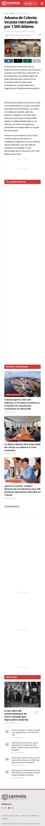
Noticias (12, 13)
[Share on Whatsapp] (27, 61)
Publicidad (34, 816)
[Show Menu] (42, 3)
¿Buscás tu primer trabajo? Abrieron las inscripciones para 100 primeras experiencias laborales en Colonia (22, 490)
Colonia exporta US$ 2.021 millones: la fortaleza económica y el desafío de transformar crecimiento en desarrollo (22, 404)
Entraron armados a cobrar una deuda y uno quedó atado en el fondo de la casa (26, 732)
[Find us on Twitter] (5, 808)
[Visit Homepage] (11, 3)
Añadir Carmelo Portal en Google (20, 35)
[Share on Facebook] (8, 61)
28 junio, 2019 (9, 31)
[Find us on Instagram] (12, 808)
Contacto (5, 818)
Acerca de (24, 816)
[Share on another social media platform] (36, 61)
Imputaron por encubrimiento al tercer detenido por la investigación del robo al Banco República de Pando (26, 772)
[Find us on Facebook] (2, 808)
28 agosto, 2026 (10, 498)
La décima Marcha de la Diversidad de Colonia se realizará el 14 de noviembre (22, 447)
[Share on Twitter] (18, 61)
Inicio (6, 13)
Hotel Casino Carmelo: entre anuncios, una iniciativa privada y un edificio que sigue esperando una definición (26, 760)
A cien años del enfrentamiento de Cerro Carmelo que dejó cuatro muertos (16, 715)
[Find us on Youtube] (9, 808)
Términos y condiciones (10, 816)
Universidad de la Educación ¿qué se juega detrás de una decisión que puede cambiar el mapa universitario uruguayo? (25, 746)
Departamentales (23, 13)
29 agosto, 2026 (10, 412)
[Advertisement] (22, 272)
